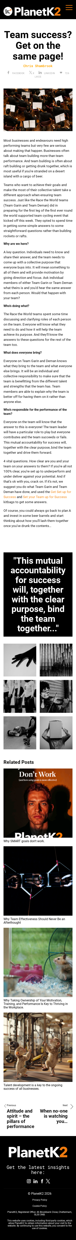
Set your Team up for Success (45, 497)
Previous (11, 1105)
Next (65, 1105)
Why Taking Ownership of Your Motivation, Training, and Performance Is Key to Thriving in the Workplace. (36, 1003)
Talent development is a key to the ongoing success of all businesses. (33, 1087)
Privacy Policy (39, 1200)
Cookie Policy (40, 1206)
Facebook (18, 73)
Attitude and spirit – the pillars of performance (20, 1118)
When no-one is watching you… (54, 1116)
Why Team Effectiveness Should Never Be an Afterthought (34, 920)
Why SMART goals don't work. (24, 841)
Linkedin (49, 73)
